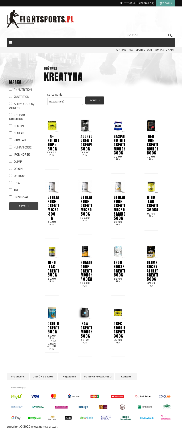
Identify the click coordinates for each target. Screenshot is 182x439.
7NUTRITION (21, 96)
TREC (16, 190)
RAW (16, 183)
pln (167, 3)
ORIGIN (18, 168)
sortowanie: (55, 94)
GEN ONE (19, 126)
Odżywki (50, 68)
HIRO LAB (19, 140)
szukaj (170, 35)
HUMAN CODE (22, 147)
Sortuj (95, 100)
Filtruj (24, 206)
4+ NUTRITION (22, 89)
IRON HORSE (21, 154)
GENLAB (18, 133)
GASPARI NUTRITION (17, 117)
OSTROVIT (20, 176)
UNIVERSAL (20, 197)
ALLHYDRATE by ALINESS (21, 106)
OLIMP (17, 161)
